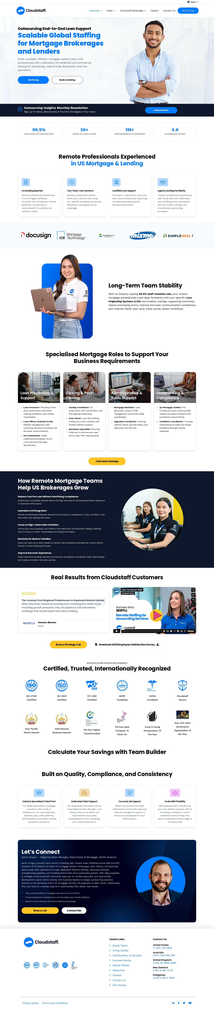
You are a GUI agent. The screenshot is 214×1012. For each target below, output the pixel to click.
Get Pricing (119, 985)
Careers (116, 975)
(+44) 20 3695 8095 (164, 962)
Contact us (119, 980)
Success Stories (121, 960)
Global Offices (120, 965)
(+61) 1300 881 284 (164, 955)
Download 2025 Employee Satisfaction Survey (126, 644)
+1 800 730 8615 (162, 947)
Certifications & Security (126, 955)
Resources (118, 970)
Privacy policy (31, 1002)
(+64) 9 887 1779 (163, 970)
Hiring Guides (120, 950)
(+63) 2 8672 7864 (164, 977)
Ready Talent (120, 945)
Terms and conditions (55, 1002)
